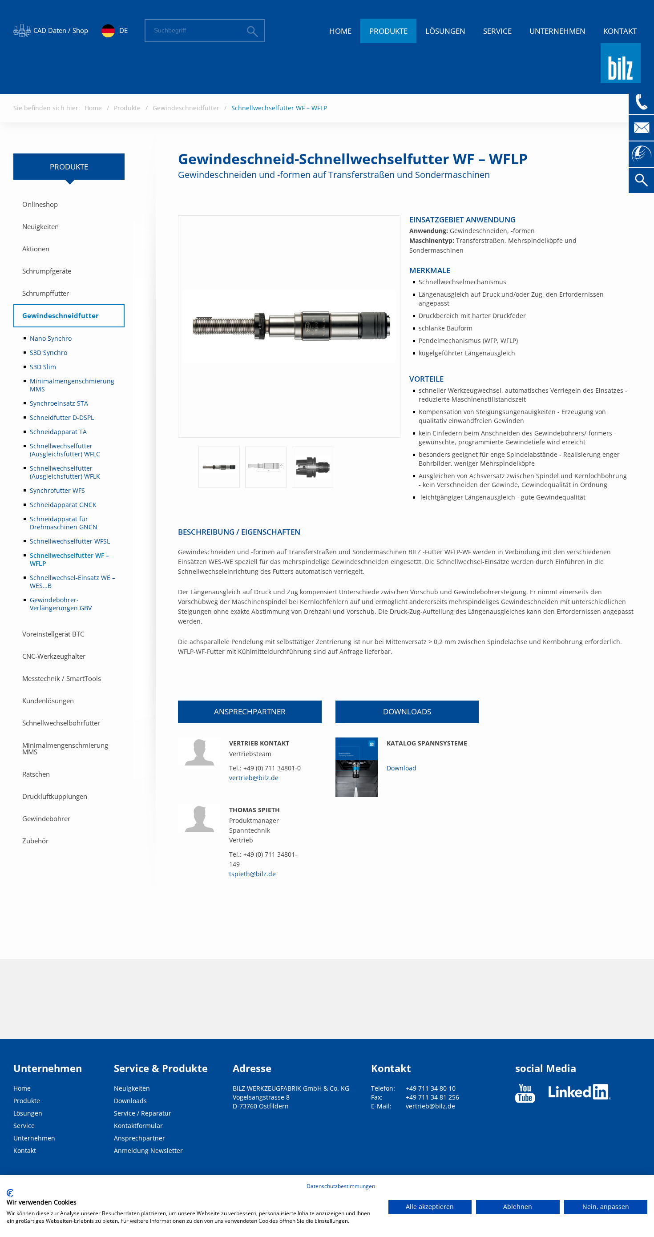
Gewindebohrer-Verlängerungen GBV (61, 604)
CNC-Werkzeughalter (53, 656)
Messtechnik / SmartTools (61, 678)
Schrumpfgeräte (46, 270)
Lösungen (445, 31)
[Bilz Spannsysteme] (356, 767)
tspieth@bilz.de (252, 874)
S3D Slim (43, 367)
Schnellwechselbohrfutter (61, 722)
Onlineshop (40, 204)
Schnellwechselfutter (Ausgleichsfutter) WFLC (65, 450)
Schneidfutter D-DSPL (62, 417)
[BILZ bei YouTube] (525, 1093)
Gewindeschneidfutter (186, 108)
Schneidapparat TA (58, 431)
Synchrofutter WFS (57, 490)
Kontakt (620, 31)
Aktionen (35, 248)
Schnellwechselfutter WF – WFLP (279, 108)
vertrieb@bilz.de (254, 778)
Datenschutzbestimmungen (341, 1186)
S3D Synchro (48, 352)
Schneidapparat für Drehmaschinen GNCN (63, 523)
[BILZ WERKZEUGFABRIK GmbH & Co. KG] (621, 79)
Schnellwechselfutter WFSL (70, 541)
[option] (219, 467)
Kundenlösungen (48, 700)
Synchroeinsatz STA (59, 403)
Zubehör (35, 840)
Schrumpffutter (45, 293)
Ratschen (36, 774)
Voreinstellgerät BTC (53, 633)
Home (340, 31)
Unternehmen (557, 31)
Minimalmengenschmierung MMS (72, 385)
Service (497, 31)
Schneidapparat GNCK (63, 504)
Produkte (388, 31)
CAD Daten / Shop (60, 30)
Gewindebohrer (46, 818)
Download (401, 768)
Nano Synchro (51, 338)
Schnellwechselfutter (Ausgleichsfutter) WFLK (65, 472)
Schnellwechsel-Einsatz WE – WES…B (72, 581)
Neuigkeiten (40, 226)
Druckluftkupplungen (54, 796)
